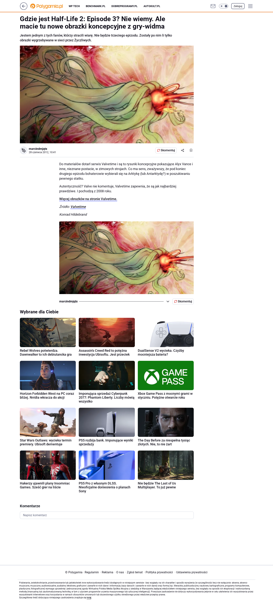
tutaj (89, 597)
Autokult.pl (152, 6)
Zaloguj (238, 6)
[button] (223, 6)
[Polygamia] (49, 6)
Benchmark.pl (95, 6)
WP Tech (74, 6)
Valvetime (78, 207)
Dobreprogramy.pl (124, 6)
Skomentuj (168, 150)
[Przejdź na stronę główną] (23, 9)
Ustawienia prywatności (191, 572)
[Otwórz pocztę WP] (213, 6)
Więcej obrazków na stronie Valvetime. (88, 199)
